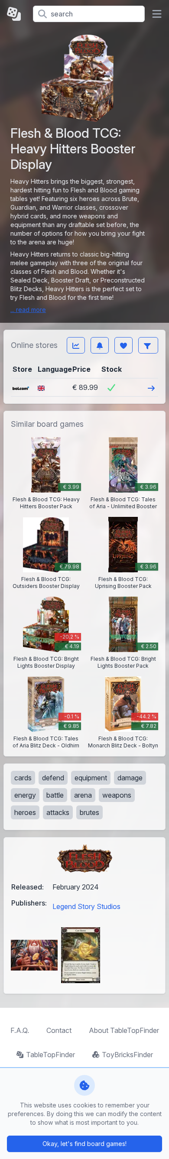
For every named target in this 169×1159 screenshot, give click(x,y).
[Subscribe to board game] (100, 345)
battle (55, 795)
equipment (91, 777)
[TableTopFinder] (16, 14)
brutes (89, 812)
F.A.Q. (19, 1030)
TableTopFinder (50, 1054)
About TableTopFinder (124, 1030)
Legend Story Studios (86, 906)
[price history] (76, 345)
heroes (25, 812)
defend (53, 777)
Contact (59, 1030)
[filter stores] (148, 345)
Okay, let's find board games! (84, 1143)
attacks (57, 812)
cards (23, 777)
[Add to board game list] (123, 345)
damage (130, 777)
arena (83, 795)
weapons (116, 795)
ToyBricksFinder (127, 1054)
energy (25, 795)
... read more (28, 309)
